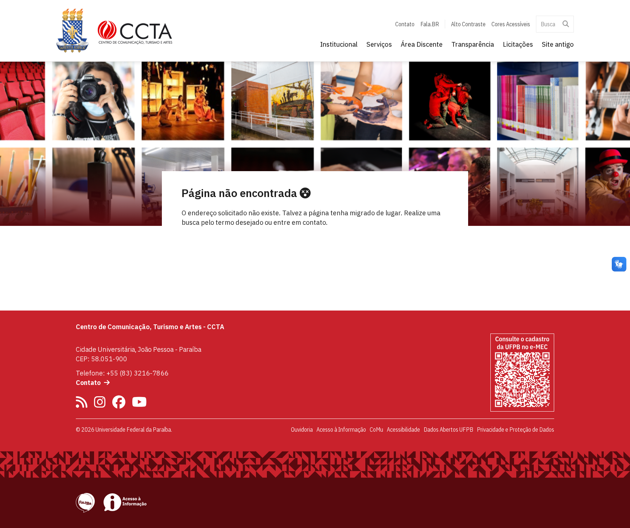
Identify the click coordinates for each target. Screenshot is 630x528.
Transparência (472, 44)
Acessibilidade (403, 429)
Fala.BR (429, 24)
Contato (405, 24)
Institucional (339, 44)
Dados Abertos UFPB (448, 429)
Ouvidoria (302, 429)
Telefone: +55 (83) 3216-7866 (122, 373)
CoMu (376, 429)
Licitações (518, 44)
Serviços (379, 44)
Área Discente (422, 44)
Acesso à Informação (341, 429)
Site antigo (558, 44)
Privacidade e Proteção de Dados (515, 429)
